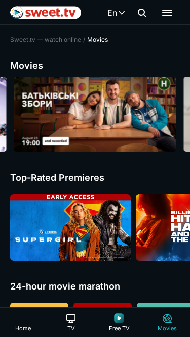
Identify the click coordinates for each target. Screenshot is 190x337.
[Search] (142, 12)
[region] (95, 114)
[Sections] (167, 12)
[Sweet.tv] (45, 12)
